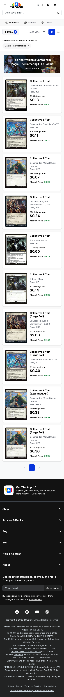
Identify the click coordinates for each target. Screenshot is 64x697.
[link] (16, 5)
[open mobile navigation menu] (5, 5)
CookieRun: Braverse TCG (17, 676)
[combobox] (36, 32)
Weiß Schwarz (36, 639)
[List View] (58, 32)
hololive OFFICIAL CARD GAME (26, 651)
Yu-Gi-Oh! (11, 633)
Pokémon (18, 654)
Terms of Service (32, 686)
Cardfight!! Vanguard (14, 639)
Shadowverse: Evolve (22, 645)
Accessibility (50, 686)
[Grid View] (51, 32)
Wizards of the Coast (31, 630)
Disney (32, 664)
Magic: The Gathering (14, 626)
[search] (29, 12)
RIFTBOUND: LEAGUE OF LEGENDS (21, 667)
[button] (58, 13)
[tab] (12, 22)
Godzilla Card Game (19, 648)
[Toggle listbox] (44, 31)
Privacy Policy (35, 599)
